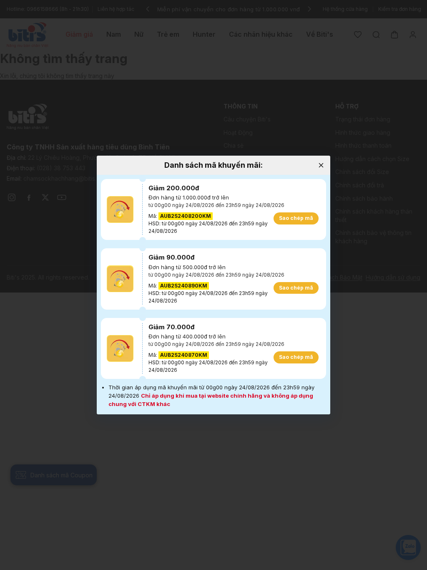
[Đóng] (320, 165)
